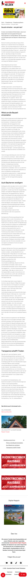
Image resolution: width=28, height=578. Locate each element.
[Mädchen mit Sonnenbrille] (14, 13)
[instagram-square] (12, 563)
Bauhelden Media (11, 568)
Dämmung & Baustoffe (6, 411)
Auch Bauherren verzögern (13, 445)
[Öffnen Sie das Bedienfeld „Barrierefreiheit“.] (3, 575)
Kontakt (17, 568)
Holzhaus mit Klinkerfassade (11, 430)
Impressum (9, 572)
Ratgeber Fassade (5, 431)
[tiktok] (16, 563)
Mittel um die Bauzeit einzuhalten (14, 442)
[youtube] (7, 563)
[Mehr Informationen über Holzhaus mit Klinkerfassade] (14, 421)
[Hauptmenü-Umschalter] (25, 3)
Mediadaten (22, 568)
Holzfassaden (6, 410)
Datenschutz (18, 572)
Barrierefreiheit (7, 574)
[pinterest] (21, 563)
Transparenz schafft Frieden (13, 447)
